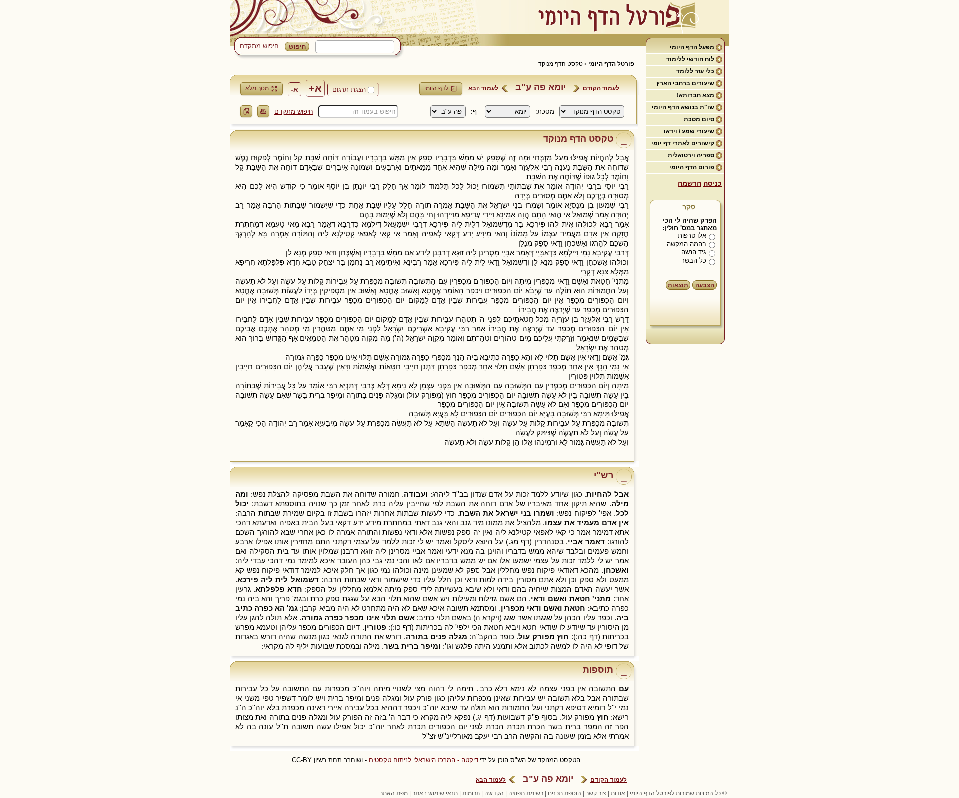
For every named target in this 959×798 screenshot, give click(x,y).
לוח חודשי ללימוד (690, 59)
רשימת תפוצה (525, 793)
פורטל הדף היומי (611, 63)
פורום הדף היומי (691, 167)
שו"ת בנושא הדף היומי (683, 107)
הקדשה (494, 793)
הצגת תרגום (349, 89)
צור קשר (596, 793)
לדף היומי (436, 88)
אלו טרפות (692, 235)
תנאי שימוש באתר (435, 793)
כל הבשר (693, 260)
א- (294, 89)
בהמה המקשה (686, 244)
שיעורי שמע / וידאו (689, 131)
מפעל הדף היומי (692, 47)
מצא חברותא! (695, 95)
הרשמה (689, 183)
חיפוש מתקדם (259, 46)
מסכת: (544, 111)
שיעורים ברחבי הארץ (685, 83)
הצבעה (704, 285)
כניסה (712, 183)
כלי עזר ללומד (695, 71)
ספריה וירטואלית (691, 155)
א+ (315, 88)
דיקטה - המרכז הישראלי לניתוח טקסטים (423, 760)
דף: (475, 111)
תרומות (471, 793)
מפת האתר (394, 793)
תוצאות (678, 285)
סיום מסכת (699, 119)
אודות (618, 793)
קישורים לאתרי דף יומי (682, 143)
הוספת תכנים (564, 793)
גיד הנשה (693, 252)
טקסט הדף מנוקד (560, 63)
